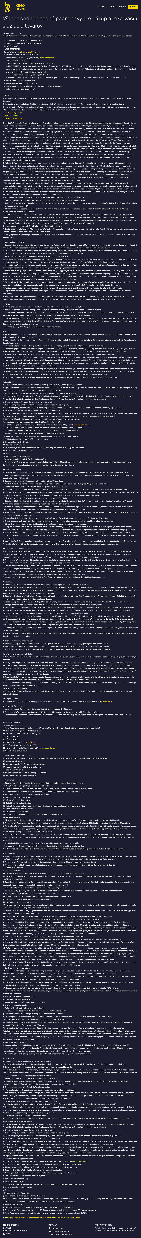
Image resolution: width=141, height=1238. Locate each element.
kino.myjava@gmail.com (31, 52)
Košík (134, 7)
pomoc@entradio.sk (81, 425)
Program (100, 7)
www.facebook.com (13, 115)
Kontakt (122, 7)
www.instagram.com (13, 118)
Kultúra (113, 7)
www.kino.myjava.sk (48, 58)
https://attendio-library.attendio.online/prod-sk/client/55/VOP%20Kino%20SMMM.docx (43, 1218)
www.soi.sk (107, 702)
